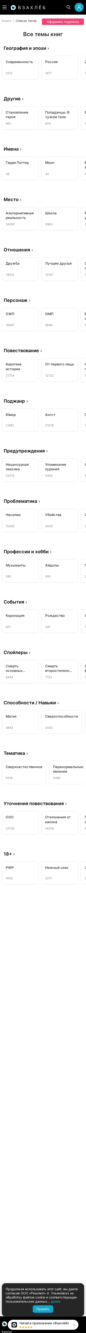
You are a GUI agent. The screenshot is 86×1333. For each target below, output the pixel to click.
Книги (6, 21)
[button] (74, 1324)
